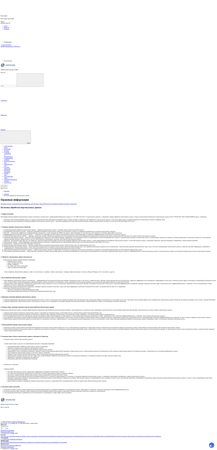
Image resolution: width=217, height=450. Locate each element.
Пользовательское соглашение (9, 204)
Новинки (6, 191)
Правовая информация (7, 431)
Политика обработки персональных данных (31, 204)
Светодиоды (7, 182)
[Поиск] (30, 80)
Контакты (17, 46)
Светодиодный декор (124, 436)
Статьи (27, 442)
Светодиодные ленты (7, 436)
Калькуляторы (41, 442)
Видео (8, 442)
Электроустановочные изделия (139, 436)
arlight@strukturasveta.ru (18, 421)
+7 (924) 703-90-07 (6, 421)
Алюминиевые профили (8, 159)
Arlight (12, 433)
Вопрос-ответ (33, 442)
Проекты (6, 29)
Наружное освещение (7, 171)
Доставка (9, 445)
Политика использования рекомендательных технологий (60, 204)
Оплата (14, 445)
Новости (6, 27)
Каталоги (3, 442)
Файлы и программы (61, 442)
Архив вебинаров (20, 442)
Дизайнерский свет (80, 436)
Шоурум (18, 445)
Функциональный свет (68, 436)
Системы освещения (7, 168)
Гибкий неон (6, 174)
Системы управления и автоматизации (36, 436)
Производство (8, 439)
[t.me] (39, 420)
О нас (5, 26)
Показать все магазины (7, 430)
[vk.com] (13, 420)
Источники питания (7, 149)
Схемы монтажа (50, 442)
